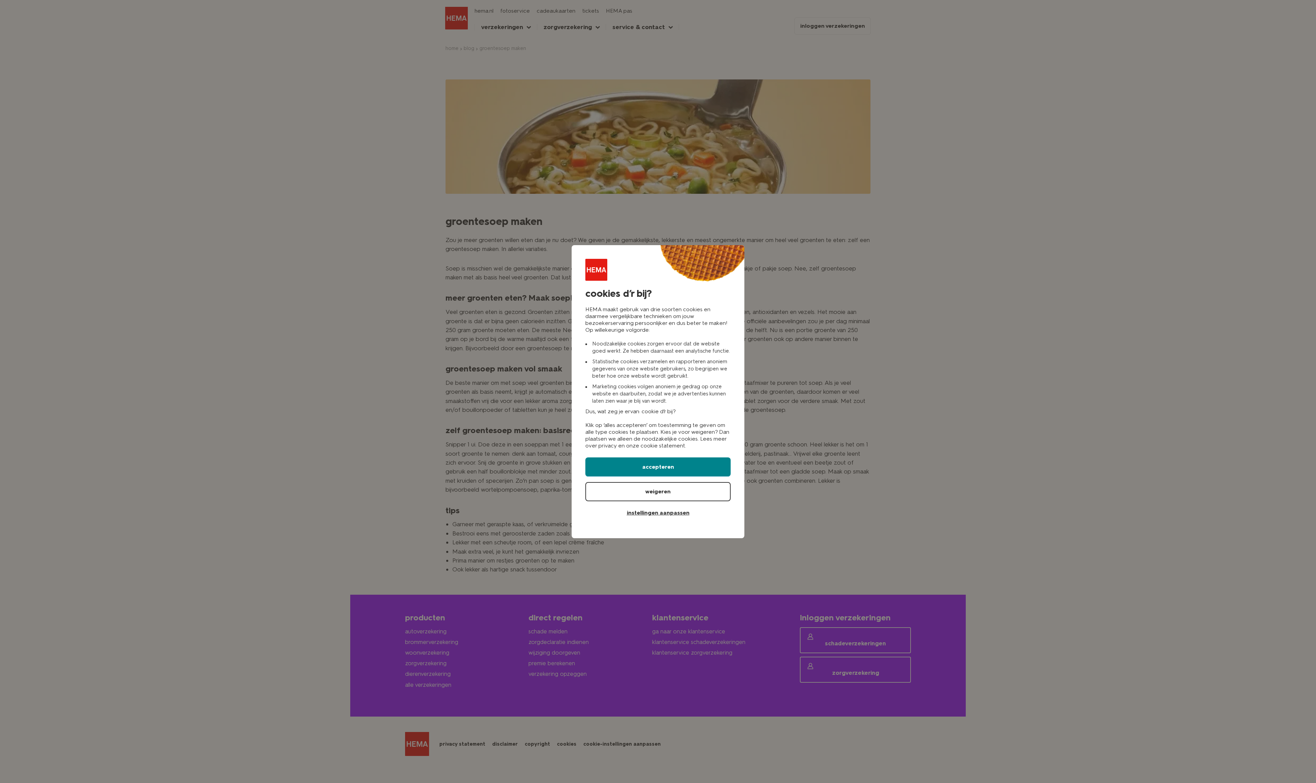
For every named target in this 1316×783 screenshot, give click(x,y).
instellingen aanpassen (658, 512)
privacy (607, 445)
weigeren (658, 491)
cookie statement (663, 445)
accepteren (658, 467)
